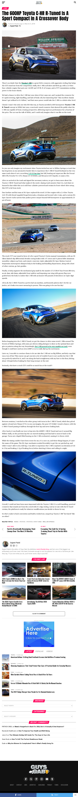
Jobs (25, 785)
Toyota (22, 521)
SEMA (16, 521)
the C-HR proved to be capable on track (51, 346)
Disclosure (64, 785)
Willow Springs (48, 521)
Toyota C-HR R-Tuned (34, 521)
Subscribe (41, 785)
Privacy (49, 785)
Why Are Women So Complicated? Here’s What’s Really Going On (30, 743)
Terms (56, 785)
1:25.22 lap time (34, 173)
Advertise (33, 785)
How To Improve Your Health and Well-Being (34, 731)
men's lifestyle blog (42, 549)
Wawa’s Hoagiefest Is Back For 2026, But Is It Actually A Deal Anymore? (39, 727)
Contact (19, 785)
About (12, 785)
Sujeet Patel (14, 26)
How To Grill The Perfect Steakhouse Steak (27, 739)
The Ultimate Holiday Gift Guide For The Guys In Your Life (29, 735)
